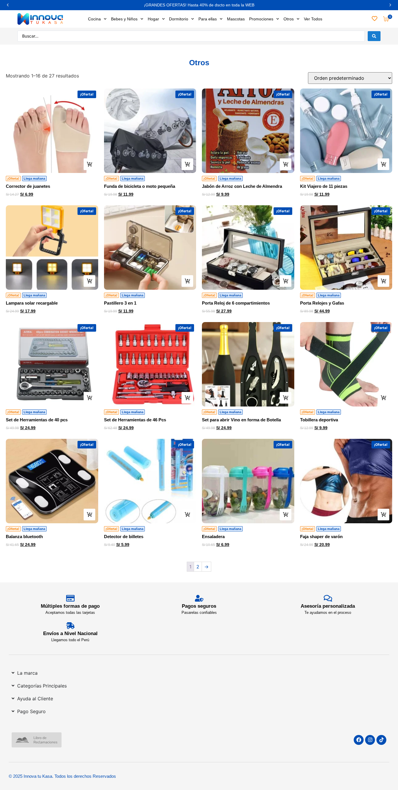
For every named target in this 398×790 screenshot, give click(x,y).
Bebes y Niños (124, 19)
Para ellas (207, 19)
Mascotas (236, 19)
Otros (288, 19)
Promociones (261, 19)
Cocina (94, 19)
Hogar (153, 19)
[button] (8, 5)
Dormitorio (178, 19)
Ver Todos (313, 19)
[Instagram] (370, 740)
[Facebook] (359, 740)
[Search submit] (374, 36)
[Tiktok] (381, 740)
